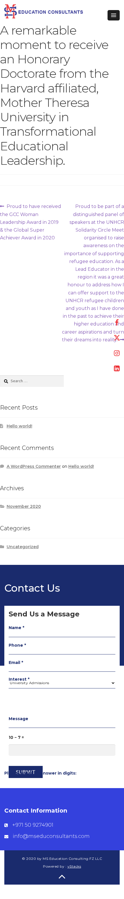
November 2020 (24, 506)
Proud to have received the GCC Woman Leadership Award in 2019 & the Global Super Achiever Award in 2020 (30, 222)
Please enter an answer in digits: (40, 773)
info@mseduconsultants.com (51, 836)
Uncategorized (23, 546)
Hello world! (19, 426)
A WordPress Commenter (34, 466)
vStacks (74, 866)
